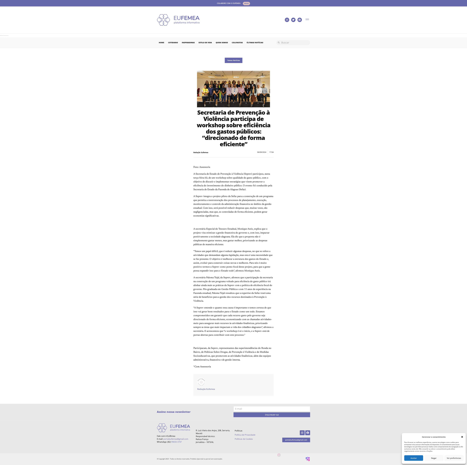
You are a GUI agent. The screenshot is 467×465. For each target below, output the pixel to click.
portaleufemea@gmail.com (175, 439)
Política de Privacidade (245, 434)
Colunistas (237, 42)
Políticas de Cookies (244, 439)
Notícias (236, 60)
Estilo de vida (205, 42)
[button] (462, 437)
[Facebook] (299, 20)
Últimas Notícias (255, 42)
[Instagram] (287, 20)
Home (161, 42)
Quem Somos (222, 42)
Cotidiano (173, 42)
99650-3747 (176, 442)
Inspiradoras (188, 42)
